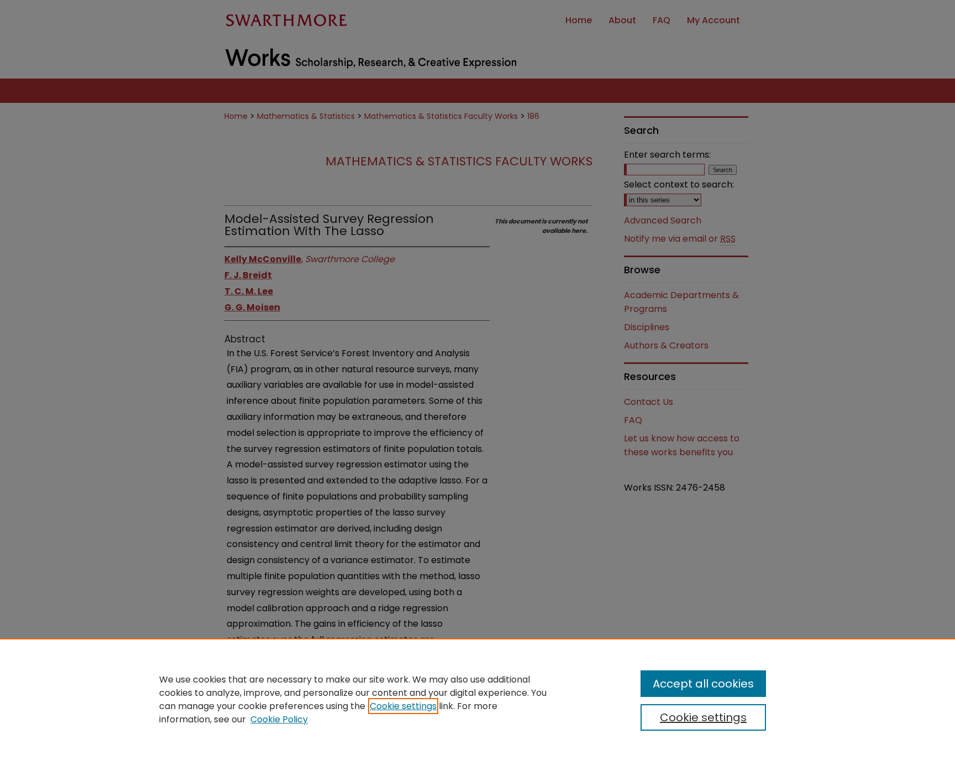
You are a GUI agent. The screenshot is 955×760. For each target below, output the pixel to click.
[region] (477, 699)
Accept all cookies (703, 683)
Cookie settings (403, 706)
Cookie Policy (279, 719)
